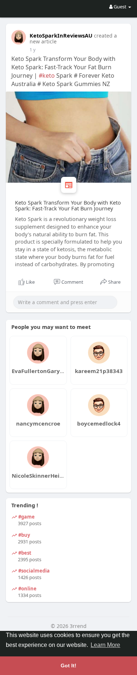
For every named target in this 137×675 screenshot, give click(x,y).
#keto (47, 75)
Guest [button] (120, 6)
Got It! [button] (68, 665)
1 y (32, 50)
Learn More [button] (105, 645)
